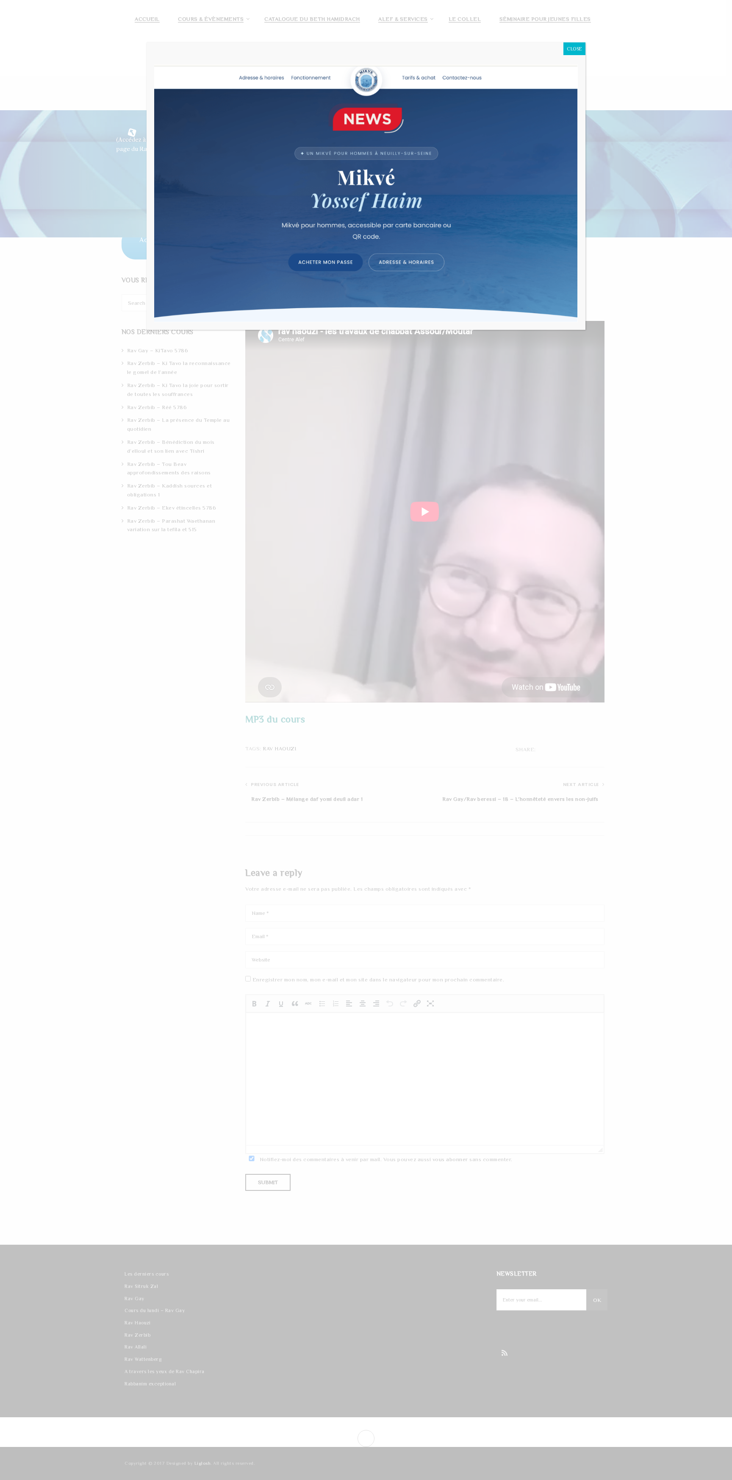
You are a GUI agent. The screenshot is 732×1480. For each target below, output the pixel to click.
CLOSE (574, 49)
